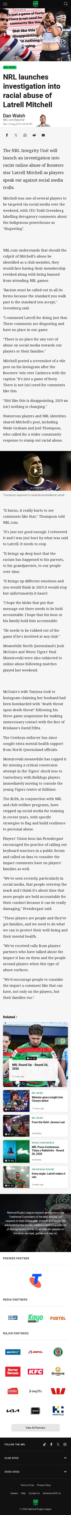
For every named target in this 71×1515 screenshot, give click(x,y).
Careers (14, 1493)
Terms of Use (27, 1485)
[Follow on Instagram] (64, 1444)
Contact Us (34, 1493)
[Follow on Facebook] (51, 1444)
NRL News (9, 67)
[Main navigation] (5, 4)
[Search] (66, 4)
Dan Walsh (14, 115)
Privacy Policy (44, 1485)
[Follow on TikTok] (44, 1444)
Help (23, 1493)
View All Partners (35, 1427)
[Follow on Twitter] (58, 1444)
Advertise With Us (52, 1493)
